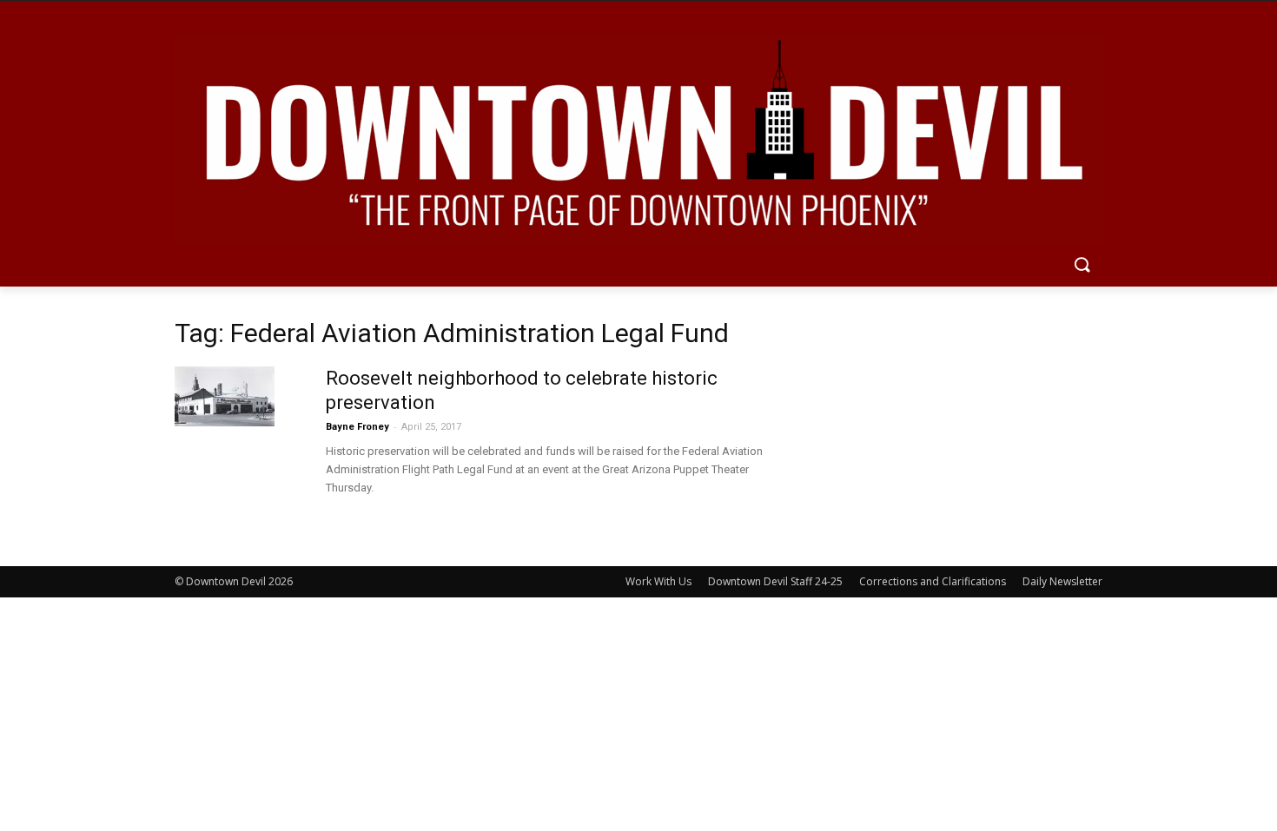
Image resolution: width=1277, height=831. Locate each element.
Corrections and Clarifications (932, 581)
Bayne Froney (357, 426)
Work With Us (658, 581)
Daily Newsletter (1062, 581)
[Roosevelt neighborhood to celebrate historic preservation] (225, 396)
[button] (1081, 266)
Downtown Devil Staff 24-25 (775, 581)
